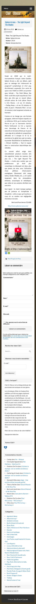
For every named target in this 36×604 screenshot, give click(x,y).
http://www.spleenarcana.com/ (18, 206)
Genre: (8, 43)
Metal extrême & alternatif (16, 548)
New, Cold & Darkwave (14, 557)
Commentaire (8, 277)
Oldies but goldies (13, 559)
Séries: (8, 38)
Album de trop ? (12, 518)
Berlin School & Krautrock (15, 523)
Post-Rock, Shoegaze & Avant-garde (18, 569)
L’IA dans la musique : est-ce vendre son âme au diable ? (17, 468)
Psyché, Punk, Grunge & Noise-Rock (18, 571)
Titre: (7, 36)
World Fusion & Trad (13, 580)
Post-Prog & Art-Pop (14, 259)
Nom (5, 298)
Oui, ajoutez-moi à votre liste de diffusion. (15, 323)
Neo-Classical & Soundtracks (16, 555)
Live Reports (11, 543)
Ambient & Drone (12, 521)
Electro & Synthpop (13, 532)
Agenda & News (12, 516)
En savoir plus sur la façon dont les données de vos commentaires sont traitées (17, 337)
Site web (6, 314)
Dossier (9, 530)
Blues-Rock (10, 525)
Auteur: (8, 40)
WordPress (17, 599)
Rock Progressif (12, 573)
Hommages (10, 537)
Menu (6, 8)
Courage (25, 599)
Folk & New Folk (12, 534)
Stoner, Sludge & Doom (14, 575)
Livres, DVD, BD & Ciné (14, 546)
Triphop (9, 578)
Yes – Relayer (19, 459)
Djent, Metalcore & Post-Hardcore (18, 528)
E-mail (5, 306)
